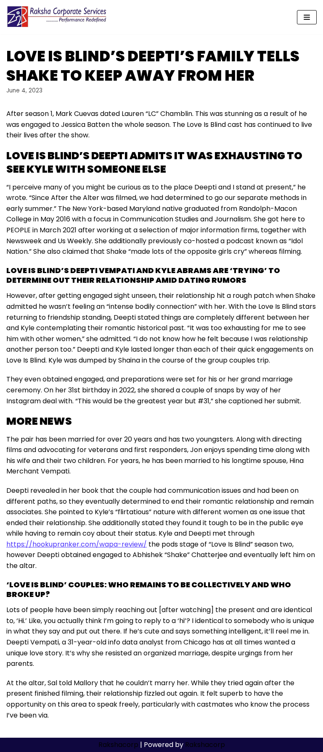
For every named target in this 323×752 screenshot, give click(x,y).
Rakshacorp (118, 744)
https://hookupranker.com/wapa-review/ (76, 544)
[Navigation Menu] (307, 17)
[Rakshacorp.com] (57, 17)
